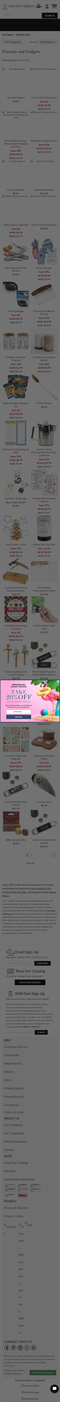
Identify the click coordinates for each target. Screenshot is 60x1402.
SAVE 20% (18, 717)
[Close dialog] (58, 681)
